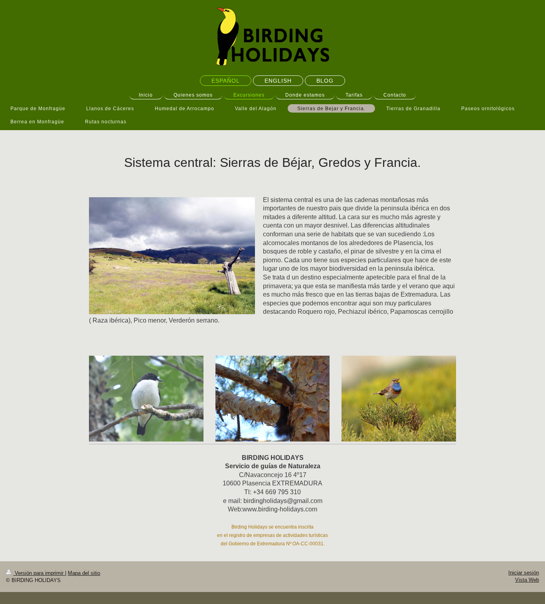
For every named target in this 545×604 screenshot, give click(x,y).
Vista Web (527, 580)
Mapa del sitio (84, 573)
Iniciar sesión (523, 573)
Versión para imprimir (39, 573)
